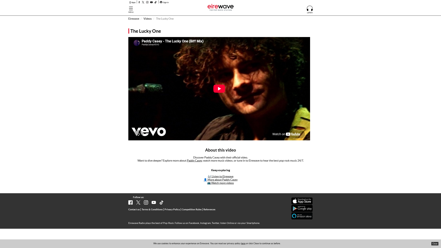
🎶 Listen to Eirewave (220, 176)
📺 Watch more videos (220, 182)
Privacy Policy (172, 209)
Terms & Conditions (152, 209)
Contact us (134, 209)
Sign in (166, 2)
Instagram (205, 223)
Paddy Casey (194, 160)
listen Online (227, 223)
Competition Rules (192, 209)
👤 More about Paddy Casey (221, 179)
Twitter (215, 223)
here (243, 243)
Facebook (194, 223)
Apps (133, 2)
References (209, 209)
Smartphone (253, 223)
